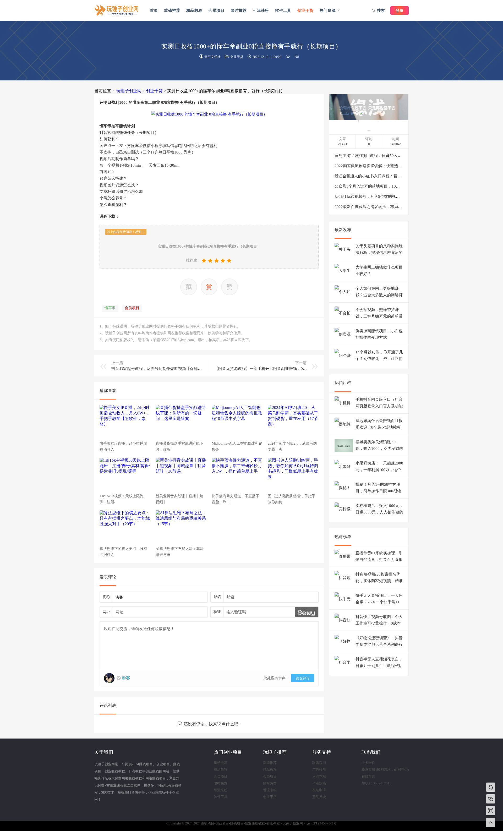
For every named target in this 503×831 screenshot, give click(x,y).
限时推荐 (239, 10)
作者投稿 (319, 783)
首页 (154, 10)
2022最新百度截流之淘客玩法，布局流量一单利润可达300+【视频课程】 (398, 207)
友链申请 (319, 790)
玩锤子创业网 (128, 91)
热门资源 (328, 10)
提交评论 (303, 678)
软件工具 (283, 10)
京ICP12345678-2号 (322, 823)
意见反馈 (319, 797)
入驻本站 (319, 776)
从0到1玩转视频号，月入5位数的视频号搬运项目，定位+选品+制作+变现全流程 (404, 196)
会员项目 (217, 10)
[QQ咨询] (490, 787)
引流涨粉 (261, 10)
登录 (399, 10)
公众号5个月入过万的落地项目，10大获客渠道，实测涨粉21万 (389, 186)
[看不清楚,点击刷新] (306, 612)
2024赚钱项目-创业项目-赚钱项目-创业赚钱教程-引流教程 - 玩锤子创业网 (116, 10)
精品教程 (194, 10)
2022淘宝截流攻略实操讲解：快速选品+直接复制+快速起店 (386, 166)
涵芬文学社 (212, 57)
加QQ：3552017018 (376, 783)
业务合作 (368, 763)
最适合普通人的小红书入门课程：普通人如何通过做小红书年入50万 (394, 176)
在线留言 (368, 776)
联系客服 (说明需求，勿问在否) (385, 770)
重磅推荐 (172, 10)
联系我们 (319, 763)
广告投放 (319, 770)
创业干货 (305, 10)
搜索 (381, 10)
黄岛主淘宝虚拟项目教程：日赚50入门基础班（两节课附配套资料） (394, 156)
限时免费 (220, 783)
